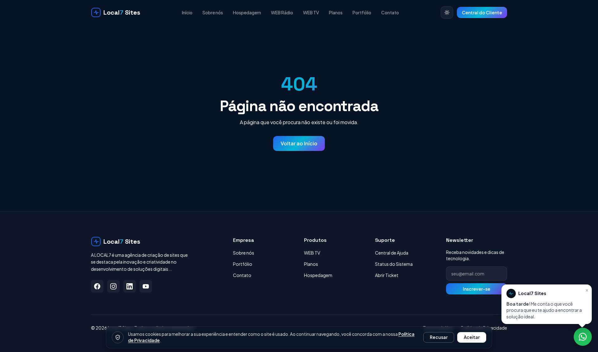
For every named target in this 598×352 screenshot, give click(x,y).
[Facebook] (97, 286)
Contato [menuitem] (390, 12)
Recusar (439, 337)
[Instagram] (113, 286)
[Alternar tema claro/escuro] (447, 12)
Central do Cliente (482, 12)
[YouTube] (146, 286)
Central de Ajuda (391, 253)
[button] (546, 304)
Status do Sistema (394, 264)
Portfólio (242, 264)
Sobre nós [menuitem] (212, 12)
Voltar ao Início (299, 143)
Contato (242, 275)
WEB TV (312, 253)
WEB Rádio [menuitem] (282, 12)
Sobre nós (243, 253)
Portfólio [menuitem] (362, 12)
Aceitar (472, 337)
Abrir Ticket (386, 275)
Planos (311, 264)
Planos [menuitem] (336, 12)
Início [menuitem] (187, 12)
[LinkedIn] (129, 286)
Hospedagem (318, 275)
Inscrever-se (476, 289)
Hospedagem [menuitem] (247, 12)
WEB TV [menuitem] (311, 12)
